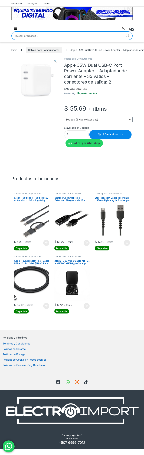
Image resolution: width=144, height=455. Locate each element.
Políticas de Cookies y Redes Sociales (24, 359)
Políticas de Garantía (14, 348)
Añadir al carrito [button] (45, 243)
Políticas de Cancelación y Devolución (24, 365)
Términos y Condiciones (16, 343)
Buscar (127, 36)
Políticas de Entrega (14, 354)
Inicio (14, 50)
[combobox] (67, 36)
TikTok (47, 3)
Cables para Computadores (44, 50)
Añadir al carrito (113, 134)
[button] (55, 61)
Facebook (16, 3)
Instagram (33, 3)
